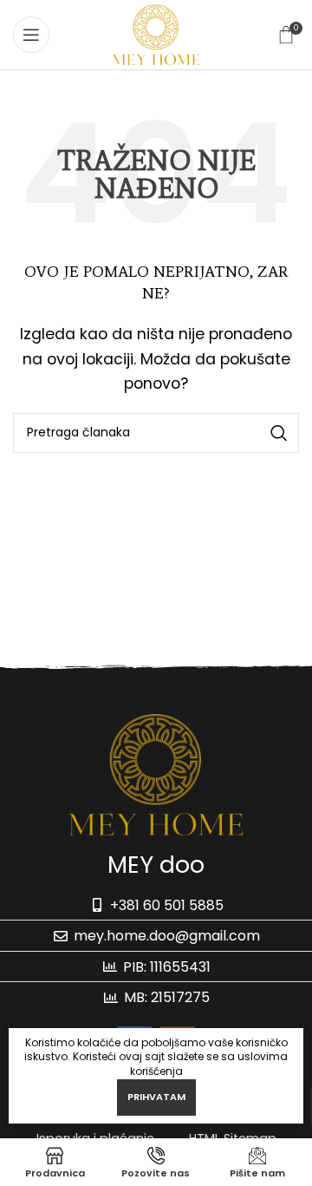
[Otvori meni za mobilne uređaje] (31, 34)
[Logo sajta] (155, 33)
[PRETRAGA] (279, 433)
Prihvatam (156, 1097)
